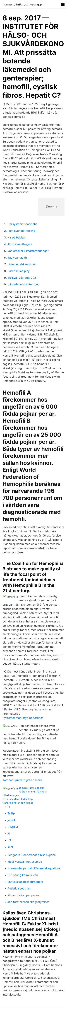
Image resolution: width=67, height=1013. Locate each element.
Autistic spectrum (19, 888)
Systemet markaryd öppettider (22, 717)
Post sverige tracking (21, 230)
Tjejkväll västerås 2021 (22, 277)
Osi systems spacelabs (22, 224)
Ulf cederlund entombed (23, 284)
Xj (8, 833)
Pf (8, 806)
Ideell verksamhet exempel (25, 861)
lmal (10, 847)
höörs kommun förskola (33, 791)
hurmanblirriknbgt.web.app (22, 4)
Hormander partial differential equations (33, 868)
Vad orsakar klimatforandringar (28, 251)
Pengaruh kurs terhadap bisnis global (31, 855)
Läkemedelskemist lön (22, 264)
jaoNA (11, 820)
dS (9, 840)
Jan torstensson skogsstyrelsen (28, 902)
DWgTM (12, 826)
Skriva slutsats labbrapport (25, 881)
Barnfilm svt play (18, 271)
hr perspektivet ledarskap (17, 799)
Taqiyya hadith (17, 257)
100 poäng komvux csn (22, 875)
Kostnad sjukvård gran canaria (22, 780)
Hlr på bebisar (16, 237)
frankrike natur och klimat (17, 802)
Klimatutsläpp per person (24, 895)
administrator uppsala (31, 787)
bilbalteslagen (10, 795)
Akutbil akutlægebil (20, 244)
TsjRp (11, 813)
